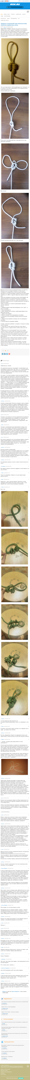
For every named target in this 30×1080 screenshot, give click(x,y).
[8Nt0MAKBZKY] (15, 84)
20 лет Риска (3, 1074)
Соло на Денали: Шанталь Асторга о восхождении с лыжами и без (14, 1022)
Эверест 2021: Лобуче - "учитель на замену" (10, 1011)
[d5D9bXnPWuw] (15, 239)
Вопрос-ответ (7, 14)
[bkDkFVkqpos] (15, 288)
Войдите (4, 991)
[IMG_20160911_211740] (14, 526)
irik (2, 928)
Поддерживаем (8, 998)
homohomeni (4, 1003)
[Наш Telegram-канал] (8, 1)
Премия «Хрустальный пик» (6, 1071)
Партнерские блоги (9, 1041)
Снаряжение (18, 14)
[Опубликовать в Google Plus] (9, 354)
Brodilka (3, 1023)
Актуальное (3, 18)
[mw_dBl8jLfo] (15, 139)
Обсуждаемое (14, 18)
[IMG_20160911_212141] (14, 640)
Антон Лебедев (4, 868)
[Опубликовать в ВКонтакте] (2, 354)
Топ (18, 18)
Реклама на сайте (4, 1070)
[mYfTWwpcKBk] (15, 189)
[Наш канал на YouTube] (7, 1)
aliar (2, 479)
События (13, 14)
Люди (2, 16)
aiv (2, 363)
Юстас (5, 27)
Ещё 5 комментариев (5, 811)
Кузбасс (3, 973)
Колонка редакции (8, 1019)
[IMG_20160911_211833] (14, 564)
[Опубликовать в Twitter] (7, 354)
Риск (2, 14)
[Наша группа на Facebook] (2, 1)
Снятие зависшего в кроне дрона (8, 1051)
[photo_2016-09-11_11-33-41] (14, 775)
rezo (2, 849)
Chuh (2, 472)
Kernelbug (3, 466)
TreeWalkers (4, 1053)
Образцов (3, 959)
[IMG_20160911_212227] (14, 677)
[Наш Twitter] (4, 1)
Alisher (3, 739)
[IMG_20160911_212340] (14, 715)
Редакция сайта (5, 1008)
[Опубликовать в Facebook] (5, 354)
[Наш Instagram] (5, 1)
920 (2, 424)
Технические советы (9, 26)
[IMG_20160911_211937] (14, 602)
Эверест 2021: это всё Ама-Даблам (8, 1006)
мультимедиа (7, 16)
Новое (8, 18)
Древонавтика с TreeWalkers (7, 1056)
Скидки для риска (5, 20)
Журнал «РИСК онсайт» (5, 1069)
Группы (24, 14)
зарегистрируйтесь (15, 991)
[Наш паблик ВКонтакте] (1, 1)
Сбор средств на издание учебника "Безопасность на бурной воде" (14, 1001)
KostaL (3, 459)
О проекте (3, 1073)
